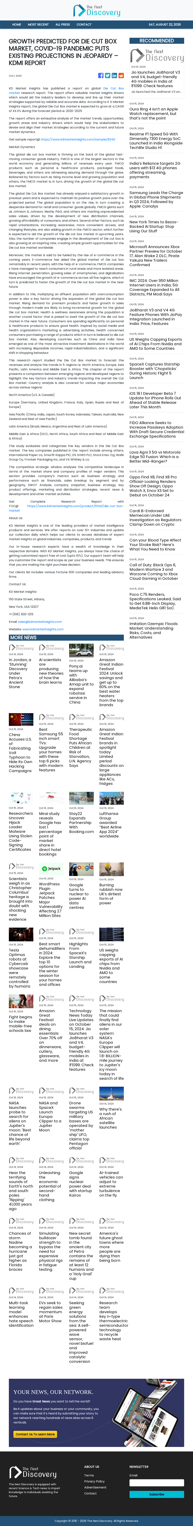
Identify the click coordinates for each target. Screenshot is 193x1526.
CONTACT (84, 24)
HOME (16, 24)
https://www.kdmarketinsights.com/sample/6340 (78, 139)
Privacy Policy (94, 1481)
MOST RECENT (38, 24)
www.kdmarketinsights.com (43, 629)
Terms (89, 1475)
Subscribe (156, 1494)
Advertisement (95, 1487)
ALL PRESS (63, 24)
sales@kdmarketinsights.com (40, 622)
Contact (90, 1493)
